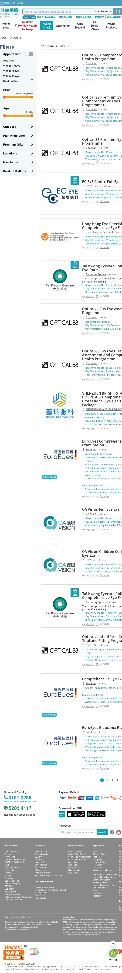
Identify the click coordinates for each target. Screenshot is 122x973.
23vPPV (38, 856)
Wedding (34, 969)
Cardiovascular (11, 867)
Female (8, 854)
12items (103, 513)
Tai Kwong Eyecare (96, 274)
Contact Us (64, 966)
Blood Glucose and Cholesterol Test (50, 889)
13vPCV (38, 859)
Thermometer (40, 892)
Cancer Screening (12, 880)
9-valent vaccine (42, 854)
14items (103, 109)
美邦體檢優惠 (65, 17)
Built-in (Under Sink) (77, 859)
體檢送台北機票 (83, 17)
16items (103, 363)
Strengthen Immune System (105, 874)
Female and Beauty (101, 879)
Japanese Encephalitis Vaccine (48, 875)
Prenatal (8, 872)
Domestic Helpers (12, 883)
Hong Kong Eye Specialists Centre (104, 232)
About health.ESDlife (14, 966)
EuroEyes (91, 449)
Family (59, 969)
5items (102, 683)
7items (103, 317)
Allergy (8, 875)
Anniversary (47, 969)
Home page (6, 25)
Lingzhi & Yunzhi (100, 862)
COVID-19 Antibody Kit (14, 862)
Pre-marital (9, 870)
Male (7, 864)
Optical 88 (91, 63)
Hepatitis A (39, 862)
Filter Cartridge (74, 870)
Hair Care (97, 893)
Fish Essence (99, 864)
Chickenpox (40, 870)
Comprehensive (12, 851)
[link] (60, 69)
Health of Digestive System (104, 877)
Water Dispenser (75, 851)
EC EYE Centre (93, 186)
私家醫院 (99, 17)
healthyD (70, 969)
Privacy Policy (111, 966)
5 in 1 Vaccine (41, 864)
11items (108, 186)
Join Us (77, 966)
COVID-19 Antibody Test (15, 859)
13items (103, 63)
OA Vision (91, 513)
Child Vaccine (41, 851)
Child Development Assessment (18, 896)
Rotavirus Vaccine (42, 872)
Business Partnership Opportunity (41, 966)
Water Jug (72, 862)
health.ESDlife (84, 969)
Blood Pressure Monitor (45, 887)
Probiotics (97, 856)
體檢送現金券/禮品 (46, 17)
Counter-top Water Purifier (79, 856)
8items (102, 560)
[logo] (9, 17)
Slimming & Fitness (101, 882)
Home (3, 37)
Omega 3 (97, 867)
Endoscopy (9, 878)
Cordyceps (97, 859)
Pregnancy (97, 895)
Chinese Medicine (12, 894)
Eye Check (15, 37)
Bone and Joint (99, 887)
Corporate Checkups (14, 899)
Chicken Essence (100, 854)
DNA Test (9, 886)
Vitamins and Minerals (102, 870)
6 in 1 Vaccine (41, 867)
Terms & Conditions (92, 966)
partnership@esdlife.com (19, 929)
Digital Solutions (102, 969)
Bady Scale (40, 895)
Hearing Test (10, 891)
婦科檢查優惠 (114, 17)
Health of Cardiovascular (103, 885)
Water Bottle (73, 864)
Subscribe (102, 832)
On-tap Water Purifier (77, 854)
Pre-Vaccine (10, 856)
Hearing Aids (40, 897)
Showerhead (73, 867)
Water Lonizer (74, 872)
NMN (95, 851)
